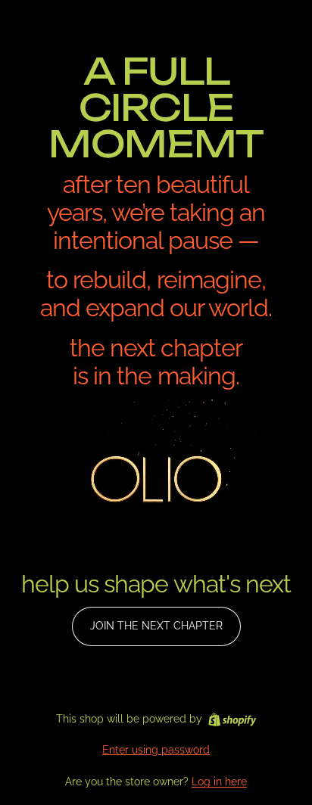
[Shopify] (232, 719)
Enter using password (156, 750)
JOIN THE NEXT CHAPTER (156, 626)
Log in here (219, 781)
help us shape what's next (156, 584)
